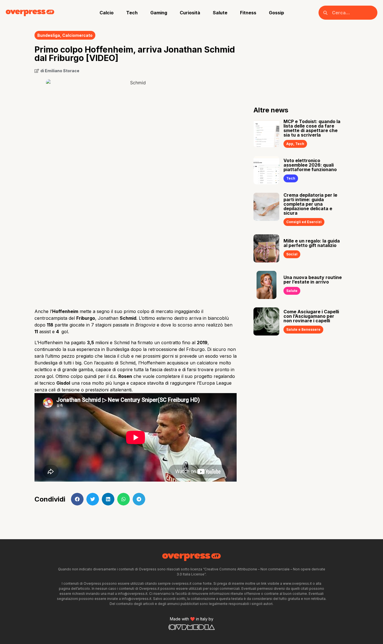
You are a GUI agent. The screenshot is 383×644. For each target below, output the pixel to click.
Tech (132, 12)
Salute (220, 12)
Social (291, 254)
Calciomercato (77, 35)
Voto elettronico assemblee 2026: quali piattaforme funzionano (310, 165)
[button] (77, 499)
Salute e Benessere (303, 329)
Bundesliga (48, 35)
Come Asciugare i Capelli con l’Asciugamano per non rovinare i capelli (311, 316)
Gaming (158, 12)
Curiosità (190, 12)
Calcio (107, 12)
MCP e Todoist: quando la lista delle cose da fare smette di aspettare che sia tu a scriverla (311, 128)
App (289, 144)
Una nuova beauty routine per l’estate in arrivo (312, 280)
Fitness (248, 12)
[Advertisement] (135, 259)
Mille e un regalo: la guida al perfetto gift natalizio (311, 243)
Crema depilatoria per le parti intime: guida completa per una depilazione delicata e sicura (310, 204)
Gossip (276, 12)
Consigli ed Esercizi (304, 222)
